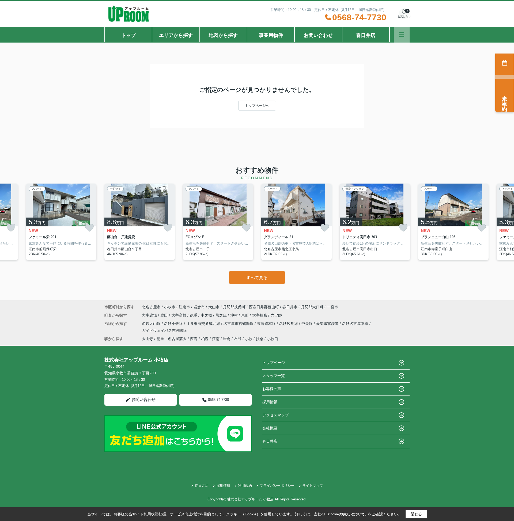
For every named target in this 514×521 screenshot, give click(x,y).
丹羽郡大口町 (312, 307)
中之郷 (207, 315)
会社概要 (269, 428)
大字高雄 (179, 315)
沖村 (234, 315)
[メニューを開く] (401, 34)
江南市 (184, 307)
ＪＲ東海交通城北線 (203, 323)
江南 (216, 339)
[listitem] (139, 222)
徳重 (194, 315)
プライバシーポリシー (277, 486)
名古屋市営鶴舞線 (239, 323)
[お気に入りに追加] (11, 228)
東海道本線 (267, 323)
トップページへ (257, 106)
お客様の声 (271, 389)
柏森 (205, 339)
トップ (128, 35)
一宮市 (332, 307)
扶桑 (259, 339)
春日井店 (365, 35)
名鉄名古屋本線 (355, 323)
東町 (245, 315)
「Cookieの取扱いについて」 (346, 514)
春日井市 (289, 307)
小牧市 (169, 307)
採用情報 (269, 402)
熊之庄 (222, 315)
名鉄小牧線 (174, 323)
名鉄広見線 (289, 323)
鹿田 (164, 315)
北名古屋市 (151, 307)
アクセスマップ (275, 415)
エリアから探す (176, 35)
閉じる (416, 514)
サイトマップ (312, 486)
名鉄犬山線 (152, 323)
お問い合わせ (318, 35)
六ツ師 (276, 315)
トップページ (273, 362)
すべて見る (257, 277)
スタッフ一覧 (273, 376)
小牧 (248, 339)
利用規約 (245, 486)
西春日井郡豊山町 (264, 307)
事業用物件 (271, 35)
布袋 (237, 339)
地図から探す (223, 35)
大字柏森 (260, 315)
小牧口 (272, 339)
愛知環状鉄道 (328, 323)
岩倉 (226, 339)
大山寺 (147, 339)
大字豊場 (150, 315)
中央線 (307, 323)
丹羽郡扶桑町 (234, 307)
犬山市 (214, 307)
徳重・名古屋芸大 (172, 339)
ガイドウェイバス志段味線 (164, 330)
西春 (194, 339)
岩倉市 (199, 307)
